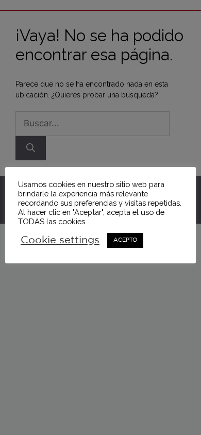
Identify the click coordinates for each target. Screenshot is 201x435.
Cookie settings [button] (60, 240)
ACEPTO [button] (125, 240)
